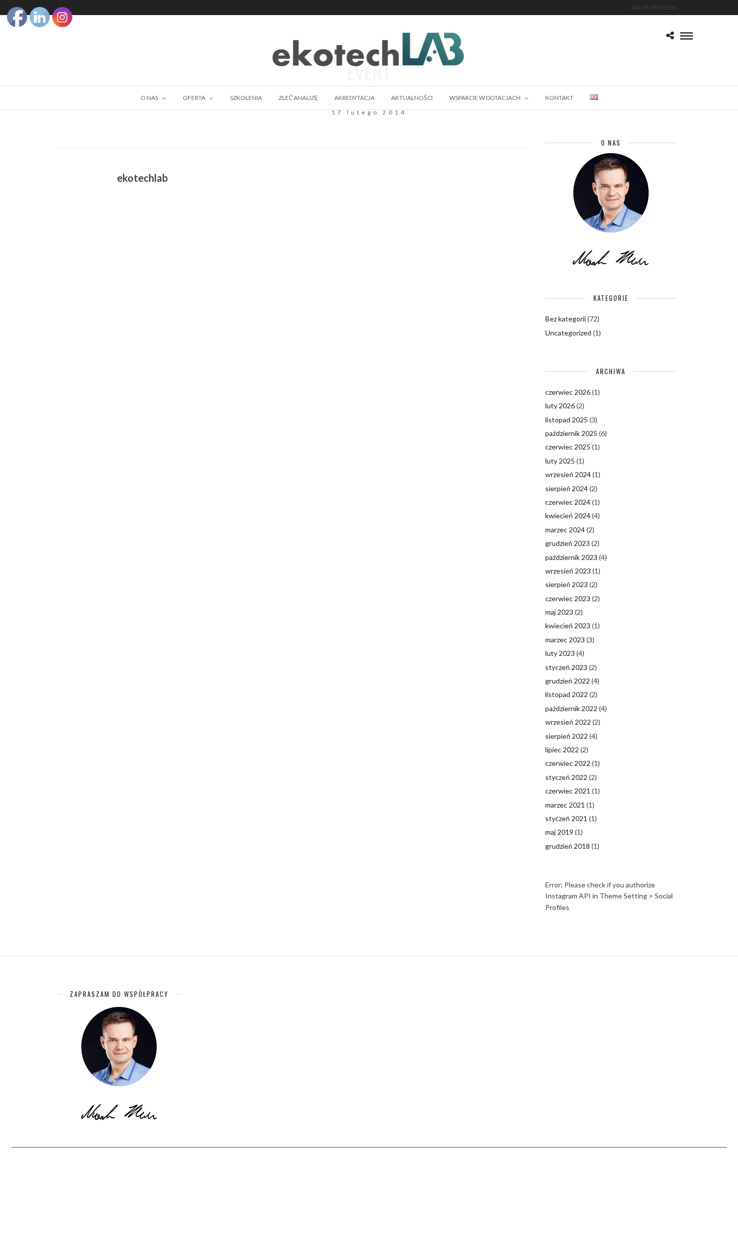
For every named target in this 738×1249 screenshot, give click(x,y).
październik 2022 (571, 708)
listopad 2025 (566, 419)
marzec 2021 (565, 805)
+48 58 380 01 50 (654, 7)
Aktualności (412, 97)
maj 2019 (559, 832)
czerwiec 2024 (567, 502)
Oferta (194, 97)
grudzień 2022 (567, 680)
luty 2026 (560, 405)
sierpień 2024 (566, 488)
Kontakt (559, 97)
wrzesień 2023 (568, 570)
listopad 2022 (566, 694)
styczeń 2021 (566, 818)
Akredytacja (354, 97)
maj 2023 (559, 612)
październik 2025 (571, 433)
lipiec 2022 (562, 749)
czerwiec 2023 (567, 598)
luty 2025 (560, 461)
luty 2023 (560, 653)
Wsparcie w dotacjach (485, 97)
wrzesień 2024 (568, 474)
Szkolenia (246, 97)
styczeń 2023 (566, 667)
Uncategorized (568, 332)
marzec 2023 (565, 639)
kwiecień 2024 (567, 515)
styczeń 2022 (566, 777)
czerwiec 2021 (567, 790)
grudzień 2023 (567, 543)
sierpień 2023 (566, 584)
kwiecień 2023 (567, 625)
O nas (149, 97)
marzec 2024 (565, 529)
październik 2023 (571, 557)
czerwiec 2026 (567, 392)
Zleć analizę (298, 97)
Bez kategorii (565, 318)
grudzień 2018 (567, 846)
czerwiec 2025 (567, 446)
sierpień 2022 (566, 736)
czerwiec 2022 (567, 763)
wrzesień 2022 (568, 722)
